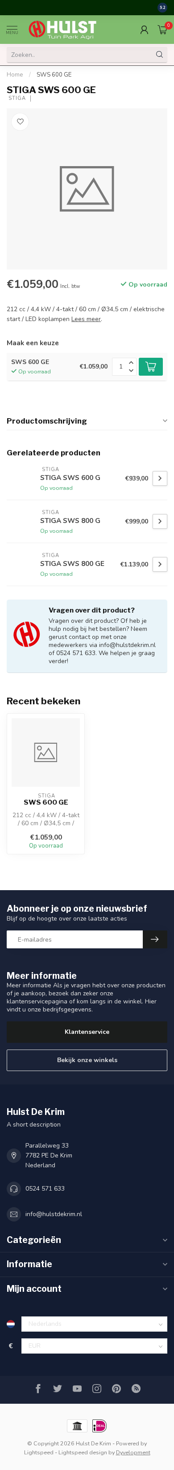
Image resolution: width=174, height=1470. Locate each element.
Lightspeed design (82, 1452)
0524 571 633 (45, 1188)
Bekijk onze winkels (87, 1060)
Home (15, 75)
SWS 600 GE (54, 75)
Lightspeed (39, 1452)
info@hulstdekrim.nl (53, 1214)
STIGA (16, 98)
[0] (162, 30)
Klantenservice (87, 1032)
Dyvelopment (133, 1452)
